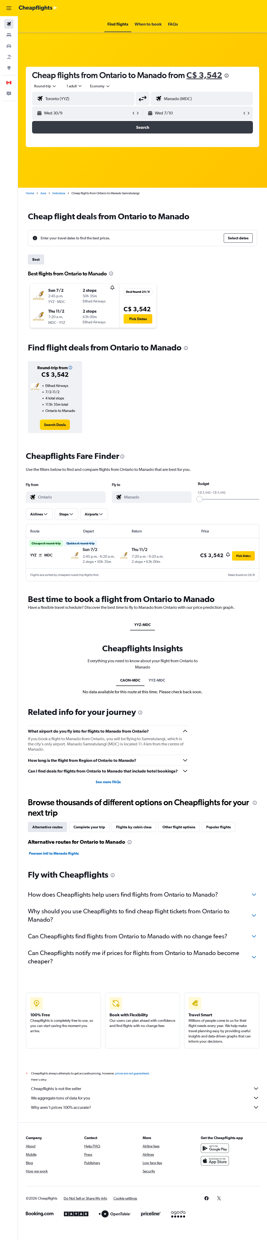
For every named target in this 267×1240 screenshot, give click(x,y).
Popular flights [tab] (218, 827)
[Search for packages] (9, 57)
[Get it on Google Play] (215, 1148)
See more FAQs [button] (108, 782)
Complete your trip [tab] (89, 827)
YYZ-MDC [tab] (142, 625)
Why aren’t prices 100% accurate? (61, 1107)
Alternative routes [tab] (47, 827)
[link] (55, 425)
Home (30, 193)
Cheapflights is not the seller (56, 1088)
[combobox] (100, 86)
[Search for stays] (9, 35)
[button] (9, 8)
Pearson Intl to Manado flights (54, 853)
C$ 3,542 (204, 75)
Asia (43, 193)
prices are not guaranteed (132, 1073)
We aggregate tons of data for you (60, 1098)
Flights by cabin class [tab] (133, 827)
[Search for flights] (9, 24)
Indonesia (58, 193)
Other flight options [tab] (178, 827)
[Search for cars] (9, 46)
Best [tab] (36, 259)
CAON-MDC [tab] (130, 680)
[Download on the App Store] (215, 1160)
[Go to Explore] (9, 68)
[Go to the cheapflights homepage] (38, 8)
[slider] (199, 499)
